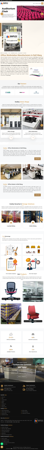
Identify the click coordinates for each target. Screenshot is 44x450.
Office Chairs (33, 131)
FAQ (2, 398)
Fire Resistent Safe (5, 439)
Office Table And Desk (6, 412)
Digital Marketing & (27, 448)
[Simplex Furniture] (4, 3)
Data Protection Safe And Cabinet (8, 442)
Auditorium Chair (33, 321)
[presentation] (2, 125)
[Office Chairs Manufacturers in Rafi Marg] (33, 119)
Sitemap (3, 405)
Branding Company (34, 448)
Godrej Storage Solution (11, 321)
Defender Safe (4, 444)
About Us (3, 397)
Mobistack (4, 433)
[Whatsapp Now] (2, 443)
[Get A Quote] (2, 447)
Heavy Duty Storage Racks (7, 434)
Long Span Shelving (5, 431)
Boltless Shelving (11, 220)
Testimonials (4, 399)
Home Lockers (4, 438)
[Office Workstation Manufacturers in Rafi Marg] (11, 119)
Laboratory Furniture (33, 298)
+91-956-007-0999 (37, 3)
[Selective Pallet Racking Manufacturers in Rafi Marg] (33, 218)
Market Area (4, 406)
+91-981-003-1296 (16, 422)
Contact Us (4, 404)
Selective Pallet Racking (33, 221)
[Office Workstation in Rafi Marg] (11, 138)
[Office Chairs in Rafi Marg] (33, 138)
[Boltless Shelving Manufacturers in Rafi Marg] (11, 217)
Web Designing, (20, 448)
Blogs (3, 402)
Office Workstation (11, 131)
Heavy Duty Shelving (5, 430)
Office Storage (25, 412)
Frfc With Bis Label (5, 441)
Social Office (4, 413)
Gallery (3, 401)
